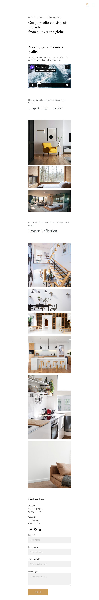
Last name (33, 547)
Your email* (34, 559)
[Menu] (93, 5)
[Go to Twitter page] (30, 529)
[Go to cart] (87, 5)
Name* (31, 535)
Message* (33, 571)
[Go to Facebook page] (35, 529)
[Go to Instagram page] (40, 529)
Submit (38, 592)
